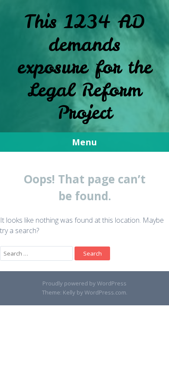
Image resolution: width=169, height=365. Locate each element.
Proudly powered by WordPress (84, 283)
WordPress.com (105, 292)
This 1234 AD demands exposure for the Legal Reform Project (84, 67)
